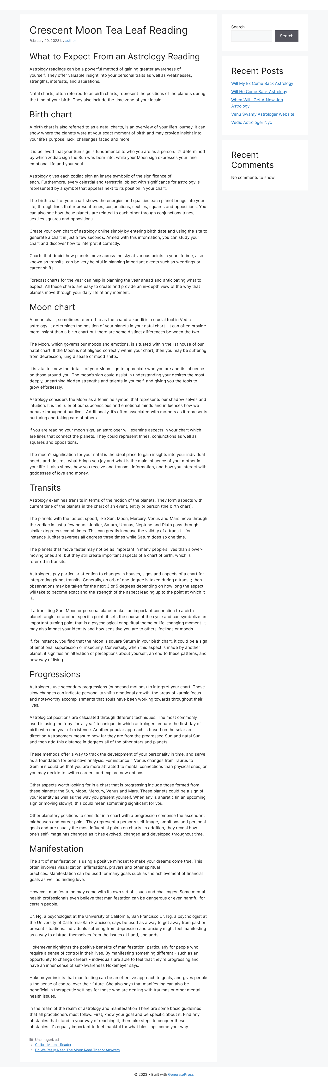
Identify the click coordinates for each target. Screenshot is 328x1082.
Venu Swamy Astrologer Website (262, 114)
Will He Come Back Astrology (259, 91)
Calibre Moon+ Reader (53, 1045)
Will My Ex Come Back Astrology (262, 83)
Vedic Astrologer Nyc (251, 122)
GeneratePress (181, 1074)
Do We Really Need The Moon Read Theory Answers (77, 1050)
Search (238, 27)
